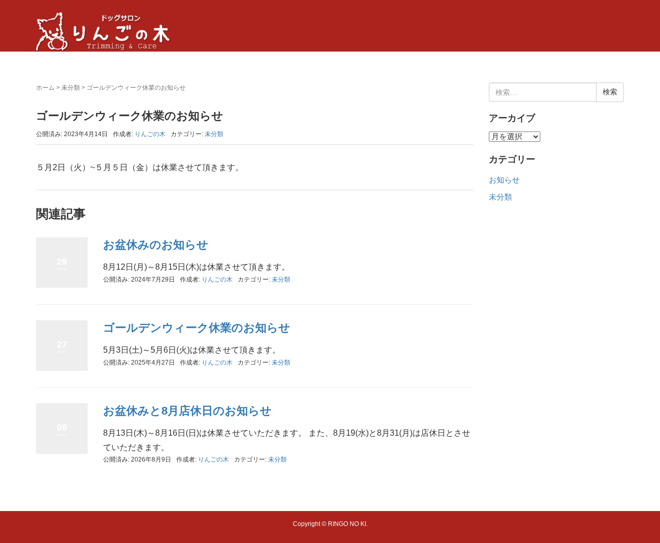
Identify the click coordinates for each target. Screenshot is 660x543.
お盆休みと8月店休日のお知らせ (187, 410)
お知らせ (504, 180)
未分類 (70, 87)
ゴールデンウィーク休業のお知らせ (196, 327)
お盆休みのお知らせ (155, 244)
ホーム (45, 87)
